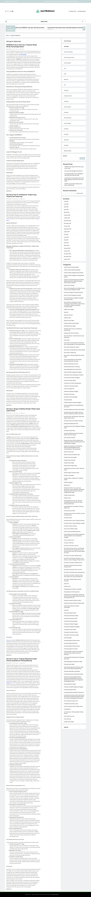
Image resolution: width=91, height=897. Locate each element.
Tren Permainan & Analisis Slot (71, 701)
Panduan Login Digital (69, 475)
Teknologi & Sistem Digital (70, 629)
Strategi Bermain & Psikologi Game (72, 591)
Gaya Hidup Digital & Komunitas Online (72, 369)
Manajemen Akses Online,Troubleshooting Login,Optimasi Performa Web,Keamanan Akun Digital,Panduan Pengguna (74, 442)
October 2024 (67, 259)
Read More (8, 191)
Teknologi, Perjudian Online (70, 689)
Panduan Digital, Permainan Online (71, 472)
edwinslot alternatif (68, 315)
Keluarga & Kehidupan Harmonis (71, 423)
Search (65, 156)
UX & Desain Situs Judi (69, 716)
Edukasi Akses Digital (69, 309)
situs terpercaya (67, 117)
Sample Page (44, 21)
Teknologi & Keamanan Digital (70, 621)
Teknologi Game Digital (69, 664)
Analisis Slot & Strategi (69, 285)
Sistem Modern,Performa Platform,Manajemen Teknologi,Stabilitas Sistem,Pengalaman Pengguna (74, 536)
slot (65, 68)
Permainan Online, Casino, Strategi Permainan (74, 520)
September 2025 (67, 229)
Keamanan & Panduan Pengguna (71, 391)
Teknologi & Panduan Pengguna (71, 624)
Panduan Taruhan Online (69, 495)
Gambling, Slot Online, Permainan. (71, 333)
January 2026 (67, 217)
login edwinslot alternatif (69, 437)
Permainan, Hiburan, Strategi (70, 526)
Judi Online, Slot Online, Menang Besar (72, 383)
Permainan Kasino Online (69, 510)
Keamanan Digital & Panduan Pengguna (72, 402)
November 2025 (67, 223)
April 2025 (66, 242)
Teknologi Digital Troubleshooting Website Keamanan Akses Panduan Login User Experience (73, 653)
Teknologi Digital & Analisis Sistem (72, 640)
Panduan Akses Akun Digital (70, 457)
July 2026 (66, 201)
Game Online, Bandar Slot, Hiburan (71, 347)
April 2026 (66, 209)
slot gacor (66, 90)
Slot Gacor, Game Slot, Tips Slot (71, 545)
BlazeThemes (56, 894)
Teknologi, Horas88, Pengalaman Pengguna (73, 687)
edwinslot (66, 312)
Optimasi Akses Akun (69, 451)
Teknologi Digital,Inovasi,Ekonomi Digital (73, 661)
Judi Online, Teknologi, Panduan (71, 386)
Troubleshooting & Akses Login (71, 703)
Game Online (67, 340)
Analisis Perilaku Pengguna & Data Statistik (73, 272)
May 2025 (66, 240)
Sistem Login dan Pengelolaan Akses (72, 531)
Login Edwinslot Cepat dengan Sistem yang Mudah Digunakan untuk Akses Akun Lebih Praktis (56, 1)
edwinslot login (67, 317)
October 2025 (67, 226)
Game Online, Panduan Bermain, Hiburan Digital (74, 349)
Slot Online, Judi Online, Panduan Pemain (73, 562)
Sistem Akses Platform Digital (70, 528)
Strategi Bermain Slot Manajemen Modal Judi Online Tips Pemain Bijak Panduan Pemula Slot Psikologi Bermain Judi (74, 596)
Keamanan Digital (68, 399)
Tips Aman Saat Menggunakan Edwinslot (73, 171)
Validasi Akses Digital (69, 721)
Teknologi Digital (68, 637)
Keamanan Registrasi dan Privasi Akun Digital (74, 409)
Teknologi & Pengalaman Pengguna (72, 626)
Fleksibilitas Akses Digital (70, 326)
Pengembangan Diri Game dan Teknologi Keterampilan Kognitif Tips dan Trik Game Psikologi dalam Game (73, 502)
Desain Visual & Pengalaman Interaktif (72, 295)
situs (65, 73)
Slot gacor (8, 640)
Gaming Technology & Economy (71, 363)
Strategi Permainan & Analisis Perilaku (72, 600)
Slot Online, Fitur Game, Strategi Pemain (73, 555)
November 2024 (67, 256)
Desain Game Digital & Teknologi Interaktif (73, 292)
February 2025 (67, 248)
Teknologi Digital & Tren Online (71, 648)
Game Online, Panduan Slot (70, 352)
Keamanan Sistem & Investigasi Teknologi (73, 420)
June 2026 (66, 204)
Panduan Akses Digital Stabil (70, 465)
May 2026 (66, 206)
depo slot (66, 79)
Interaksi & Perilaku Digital (70, 380)
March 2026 (66, 212)
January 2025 (67, 251)
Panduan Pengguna (68, 482)
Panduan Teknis (67, 498)
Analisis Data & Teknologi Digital (71, 267)
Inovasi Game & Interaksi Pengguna (72, 377)
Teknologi (66, 610)
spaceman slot (67, 586)
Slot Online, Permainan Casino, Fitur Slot (73, 569)
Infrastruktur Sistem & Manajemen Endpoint (73, 375)
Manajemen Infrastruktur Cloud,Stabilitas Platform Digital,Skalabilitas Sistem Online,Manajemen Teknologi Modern (73, 448)
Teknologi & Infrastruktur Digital (71, 615)
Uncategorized (67, 709)
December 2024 (67, 253)
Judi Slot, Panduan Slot (69, 388)
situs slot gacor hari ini (69, 57)
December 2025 (67, 220)
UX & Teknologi (67, 719)
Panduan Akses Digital (69, 462)
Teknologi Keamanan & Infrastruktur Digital (73, 674)
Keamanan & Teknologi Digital (70, 397)
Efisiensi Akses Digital (69, 320)
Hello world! (80, 193)
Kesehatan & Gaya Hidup (69, 430)
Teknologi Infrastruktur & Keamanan (72, 671)
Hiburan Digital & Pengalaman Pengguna (73, 372)
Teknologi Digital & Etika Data (70, 643)
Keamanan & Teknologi (69, 394)
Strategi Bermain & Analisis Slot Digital (72, 589)
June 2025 (66, 237)
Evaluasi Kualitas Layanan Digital (71, 323)
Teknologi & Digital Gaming (70, 613)
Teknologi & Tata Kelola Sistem (71, 632)
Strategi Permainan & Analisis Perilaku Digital (74, 603)
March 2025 (66, 245)
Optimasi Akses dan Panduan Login (72, 454)
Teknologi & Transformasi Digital (71, 635)
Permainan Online (68, 517)
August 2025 (67, 231)
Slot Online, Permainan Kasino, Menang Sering (74, 572)
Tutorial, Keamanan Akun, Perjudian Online (73, 706)
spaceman (66, 139)
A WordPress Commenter (70, 193)
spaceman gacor (67, 150)
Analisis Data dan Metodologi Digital (72, 270)
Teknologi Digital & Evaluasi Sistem (72, 646)
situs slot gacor (67, 63)
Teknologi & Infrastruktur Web (70, 618)
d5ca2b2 (9, 49)
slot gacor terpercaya (68, 542)
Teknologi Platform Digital (70, 684)
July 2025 (66, 234)
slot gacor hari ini (68, 95)
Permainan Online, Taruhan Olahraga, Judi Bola (74, 523)
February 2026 (67, 215)
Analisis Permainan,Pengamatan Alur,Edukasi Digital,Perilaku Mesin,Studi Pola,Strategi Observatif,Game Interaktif (74, 281)
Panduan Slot (67, 485)
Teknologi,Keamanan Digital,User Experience (74, 692)
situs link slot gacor (68, 52)
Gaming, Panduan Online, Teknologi (72, 366)
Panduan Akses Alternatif (69, 460)
